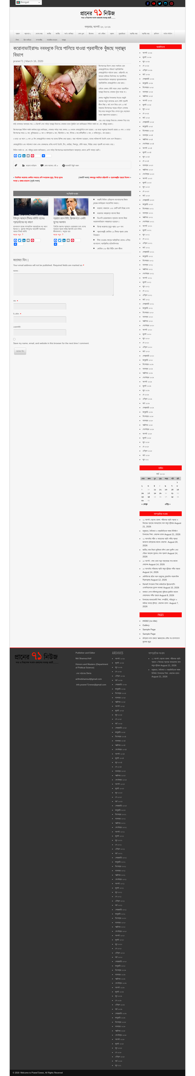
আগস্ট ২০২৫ (147, 100)
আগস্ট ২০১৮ (147, 433)
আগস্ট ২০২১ (147, 278)
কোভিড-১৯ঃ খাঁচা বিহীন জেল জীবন (109, 248)
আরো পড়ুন (17, 234)
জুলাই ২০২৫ (147, 104)
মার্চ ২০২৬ (146, 74)
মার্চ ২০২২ (146, 247)
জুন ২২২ (146, 459)
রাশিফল (156, 33)
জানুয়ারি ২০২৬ (148, 83)
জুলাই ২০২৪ (147, 152)
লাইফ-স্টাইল (168, 33)
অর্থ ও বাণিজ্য (68, 33)
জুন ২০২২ (146, 234)
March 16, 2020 (34, 61)
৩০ (142, 500)
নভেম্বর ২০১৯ (148, 368)
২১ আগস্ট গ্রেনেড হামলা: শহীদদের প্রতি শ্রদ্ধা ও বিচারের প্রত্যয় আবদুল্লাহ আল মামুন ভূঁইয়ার (166, 662)
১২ (160, 489)
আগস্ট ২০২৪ (147, 148)
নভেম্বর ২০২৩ (148, 165)
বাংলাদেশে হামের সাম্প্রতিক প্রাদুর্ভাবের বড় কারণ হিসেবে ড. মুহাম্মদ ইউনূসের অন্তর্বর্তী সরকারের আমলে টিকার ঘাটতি (30, 229)
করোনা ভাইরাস (31, 165)
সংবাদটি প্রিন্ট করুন (72, 165)
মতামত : (16, 271)
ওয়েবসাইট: (17, 327)
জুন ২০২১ (146, 286)
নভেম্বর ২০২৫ (148, 92)
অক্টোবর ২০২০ (148, 321)
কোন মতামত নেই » (51, 165)
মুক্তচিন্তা (122, 33)
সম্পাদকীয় (39, 39)
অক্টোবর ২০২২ (148, 217)
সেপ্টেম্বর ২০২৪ (148, 143)
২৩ (142, 496)
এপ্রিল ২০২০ (147, 347)
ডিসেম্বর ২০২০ (148, 312)
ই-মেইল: (16, 314)
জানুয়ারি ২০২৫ (148, 126)
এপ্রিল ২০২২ (147, 243)
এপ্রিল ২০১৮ (147, 451)
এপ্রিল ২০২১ (147, 295)
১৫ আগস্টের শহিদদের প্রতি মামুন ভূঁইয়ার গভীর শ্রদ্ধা (161, 568)
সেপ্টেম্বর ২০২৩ (148, 174)
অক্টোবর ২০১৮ (148, 425)
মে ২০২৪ (146, 161)
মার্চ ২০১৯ (146, 403)
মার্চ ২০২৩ (146, 195)
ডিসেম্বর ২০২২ (148, 208)
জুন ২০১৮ (146, 442)
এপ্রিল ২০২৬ (147, 70)
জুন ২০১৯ (146, 390)
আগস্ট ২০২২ (147, 226)
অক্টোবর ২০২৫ (148, 96)
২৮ (172, 496)
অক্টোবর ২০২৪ (148, 139)
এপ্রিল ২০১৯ (147, 399)
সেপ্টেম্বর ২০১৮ (148, 429)
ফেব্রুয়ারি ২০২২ (148, 252)
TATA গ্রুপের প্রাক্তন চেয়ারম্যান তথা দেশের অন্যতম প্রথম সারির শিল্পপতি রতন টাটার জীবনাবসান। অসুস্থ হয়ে (69, 229)
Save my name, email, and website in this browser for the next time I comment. (51, 343)
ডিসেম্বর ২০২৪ (148, 130)
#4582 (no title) (150, 621)
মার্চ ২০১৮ (146, 455)
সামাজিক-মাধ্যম (52, 39)
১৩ (166, 489)
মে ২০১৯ (146, 394)
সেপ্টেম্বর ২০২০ (148, 325)
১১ (155, 489)
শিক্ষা (17, 39)
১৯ (160, 493)
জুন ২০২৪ (146, 156)
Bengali (24, 2)
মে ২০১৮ (146, 446)
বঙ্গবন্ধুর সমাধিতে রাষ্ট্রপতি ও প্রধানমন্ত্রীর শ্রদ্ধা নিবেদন (109, 177)
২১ (172, 493)
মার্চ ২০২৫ (146, 117)
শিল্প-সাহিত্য (27, 39)
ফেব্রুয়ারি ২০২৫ (148, 122)
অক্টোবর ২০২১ (148, 269)
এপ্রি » (167, 504)
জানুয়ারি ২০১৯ (148, 412)
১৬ (142, 493)
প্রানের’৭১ (27, 33)
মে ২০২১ (146, 291)
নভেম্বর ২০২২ (148, 213)
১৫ (178, 489)
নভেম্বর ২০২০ (148, 316)
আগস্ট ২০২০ (147, 329)
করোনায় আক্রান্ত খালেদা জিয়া (108, 213)
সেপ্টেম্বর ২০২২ (148, 221)
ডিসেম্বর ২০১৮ (148, 416)
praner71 (18, 61)
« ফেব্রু (144, 504)
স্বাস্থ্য (64, 39)
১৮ (155, 493)
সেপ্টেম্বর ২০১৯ (148, 377)
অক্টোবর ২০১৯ (148, 373)
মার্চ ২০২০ (146, 351)
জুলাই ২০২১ (147, 282)
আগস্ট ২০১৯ (147, 381)
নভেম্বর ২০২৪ (148, 135)
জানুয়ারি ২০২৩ (148, 204)
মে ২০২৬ (146, 65)
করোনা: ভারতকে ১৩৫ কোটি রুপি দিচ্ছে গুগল (113, 208)
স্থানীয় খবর (133, 33)
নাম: (14, 301)
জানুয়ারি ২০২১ (148, 308)
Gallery (146, 625)
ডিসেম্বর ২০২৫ (148, 87)
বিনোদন (91, 33)
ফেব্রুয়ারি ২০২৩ (148, 200)
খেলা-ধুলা (81, 33)
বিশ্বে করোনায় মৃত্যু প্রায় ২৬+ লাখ (110, 226)
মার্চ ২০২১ (146, 299)
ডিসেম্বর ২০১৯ (148, 364)
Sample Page (149, 629)
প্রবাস (112, 33)
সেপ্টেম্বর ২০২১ (148, 273)
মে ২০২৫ (146, 113)
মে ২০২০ (146, 342)
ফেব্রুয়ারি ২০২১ (148, 304)
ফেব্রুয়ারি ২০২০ (148, 356)
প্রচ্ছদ (18, 33)
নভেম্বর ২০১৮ (148, 420)
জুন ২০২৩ (146, 187)
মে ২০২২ (146, 239)
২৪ (149, 496)
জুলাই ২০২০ (147, 334)
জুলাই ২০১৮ (147, 438)
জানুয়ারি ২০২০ (148, 360)
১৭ (149, 493)
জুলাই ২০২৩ (147, 182)
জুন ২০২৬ (146, 61)
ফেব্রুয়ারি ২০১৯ (148, 407)
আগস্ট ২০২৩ (147, 178)
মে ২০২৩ (146, 191)
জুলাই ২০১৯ (147, 386)
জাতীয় (49, 33)
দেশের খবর (39, 33)
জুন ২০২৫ (146, 109)
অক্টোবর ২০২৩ (148, 169)
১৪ (172, 489)
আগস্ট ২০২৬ (147, 53)
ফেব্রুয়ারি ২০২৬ (148, 79)
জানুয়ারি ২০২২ (148, 256)
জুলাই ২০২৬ (147, 57)
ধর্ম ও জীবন (101, 33)
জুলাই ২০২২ (147, 230)
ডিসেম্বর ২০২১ (148, 260)
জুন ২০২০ (146, 338)
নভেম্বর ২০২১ (148, 265)
